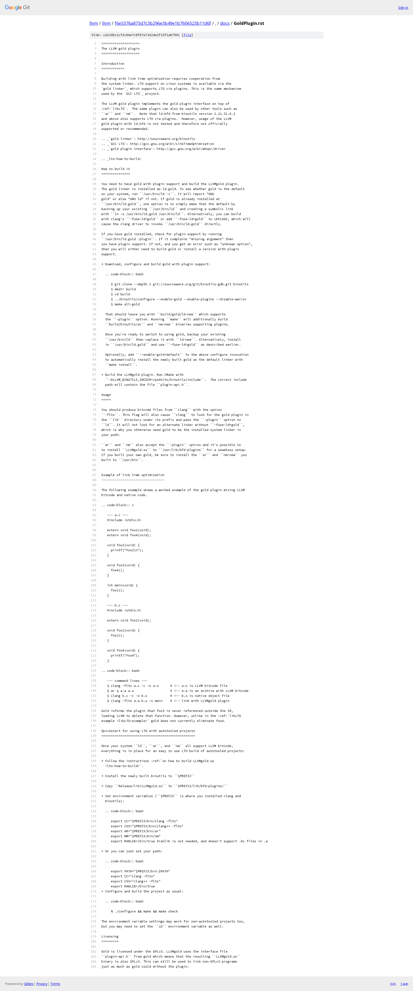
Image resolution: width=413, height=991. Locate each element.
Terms (55, 983)
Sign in (403, 7)
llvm (93, 23)
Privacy (41, 983)
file (187, 35)
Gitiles (28, 983)
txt (393, 983)
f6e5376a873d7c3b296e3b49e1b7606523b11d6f (163, 23)
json (404, 983)
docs (225, 23)
